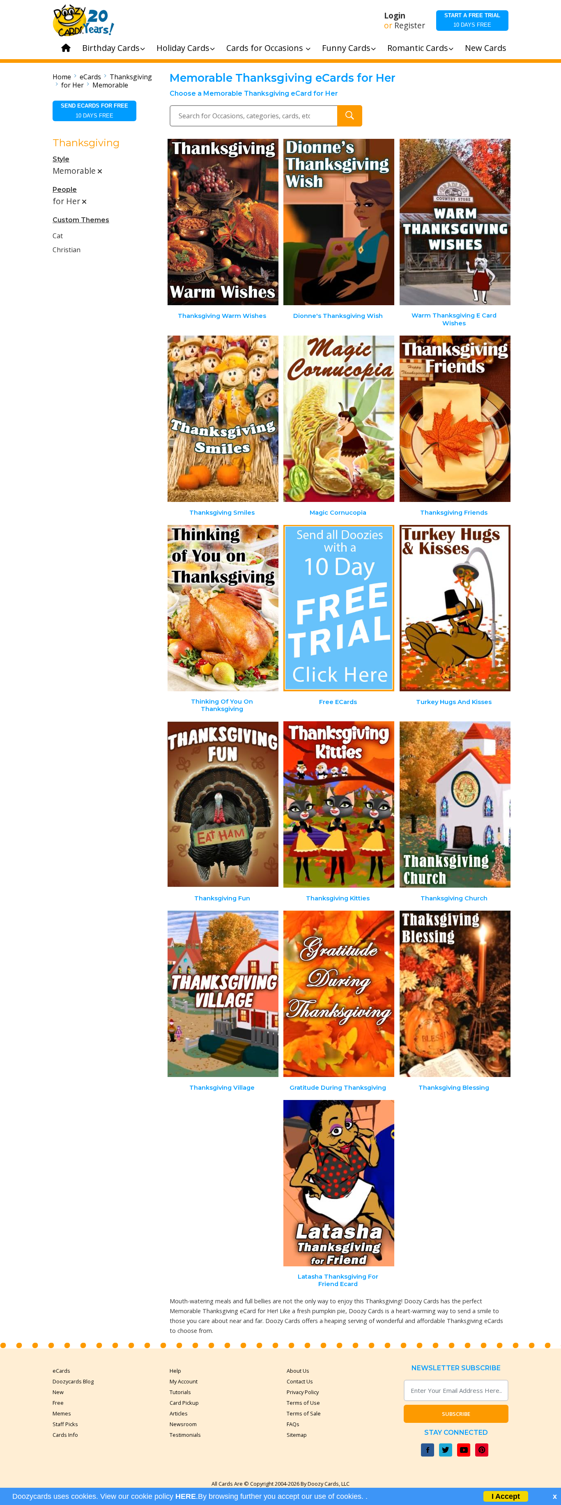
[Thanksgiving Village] (223, 994)
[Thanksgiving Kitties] (338, 804)
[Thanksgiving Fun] (223, 804)
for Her (72, 85)
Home (62, 77)
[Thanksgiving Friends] (455, 419)
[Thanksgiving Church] (455, 804)
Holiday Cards (182, 47)
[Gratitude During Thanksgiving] (338, 994)
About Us (298, 1370)
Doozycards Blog (73, 1381)
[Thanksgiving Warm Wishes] (223, 222)
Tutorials (180, 1392)
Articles (179, 1413)
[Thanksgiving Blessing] (455, 994)
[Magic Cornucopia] (338, 419)
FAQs (293, 1424)
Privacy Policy (303, 1392)
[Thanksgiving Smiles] (223, 419)
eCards (90, 77)
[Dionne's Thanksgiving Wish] (338, 222)
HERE (185, 1496)
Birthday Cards (111, 47)
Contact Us (300, 1381)
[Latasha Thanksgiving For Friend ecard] (338, 1183)
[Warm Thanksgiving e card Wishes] (455, 222)
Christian (66, 249)
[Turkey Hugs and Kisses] (455, 608)
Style (61, 159)
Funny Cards (346, 47)
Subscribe (456, 1414)
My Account (184, 1381)
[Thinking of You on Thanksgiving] (223, 608)
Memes (62, 1413)
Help (175, 1370)
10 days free (472, 20)
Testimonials (185, 1434)
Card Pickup (184, 1402)
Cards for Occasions (265, 47)
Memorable (110, 85)
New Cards (485, 47)
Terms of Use (303, 1402)
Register (409, 25)
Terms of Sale (304, 1413)
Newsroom (183, 1424)
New (58, 1392)
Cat (58, 235)
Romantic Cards (417, 47)
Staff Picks (65, 1424)
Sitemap (297, 1434)
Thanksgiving (131, 77)
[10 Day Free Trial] (338, 608)
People (65, 189)
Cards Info (65, 1434)
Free (58, 1402)
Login (394, 16)
